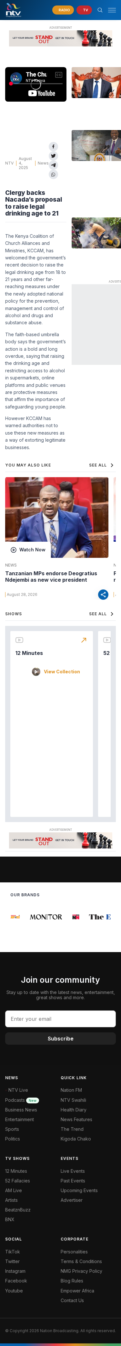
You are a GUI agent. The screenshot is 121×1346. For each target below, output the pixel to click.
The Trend (72, 1129)
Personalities (74, 1251)
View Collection (62, 671)
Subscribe (61, 1038)
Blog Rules (72, 1280)
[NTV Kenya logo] (13, 10)
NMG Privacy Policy (81, 1271)
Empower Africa (77, 1290)
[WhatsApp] (53, 174)
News (43, 163)
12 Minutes (29, 653)
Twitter (12, 1261)
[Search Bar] (100, 10)
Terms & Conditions (81, 1261)
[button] (109, 10)
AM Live (13, 1190)
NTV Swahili (73, 1100)
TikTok (12, 1251)
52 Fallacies (17, 1180)
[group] (15, 916)
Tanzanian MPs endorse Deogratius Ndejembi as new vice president (51, 576)
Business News (21, 1109)
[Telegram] (53, 165)
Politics (12, 1138)
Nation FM (71, 1090)
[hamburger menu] (112, 10)
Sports (12, 1129)
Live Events (73, 1171)
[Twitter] (53, 156)
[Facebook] (53, 146)
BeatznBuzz (18, 1209)
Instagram (15, 1271)
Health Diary (73, 1109)
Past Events (73, 1180)
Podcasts (20, 1100)
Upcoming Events (79, 1190)
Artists (11, 1200)
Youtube (14, 1290)
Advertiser (72, 1200)
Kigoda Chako (76, 1138)
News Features (76, 1119)
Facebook (16, 1280)
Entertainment (19, 1119)
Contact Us (72, 1300)
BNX (10, 1219)
